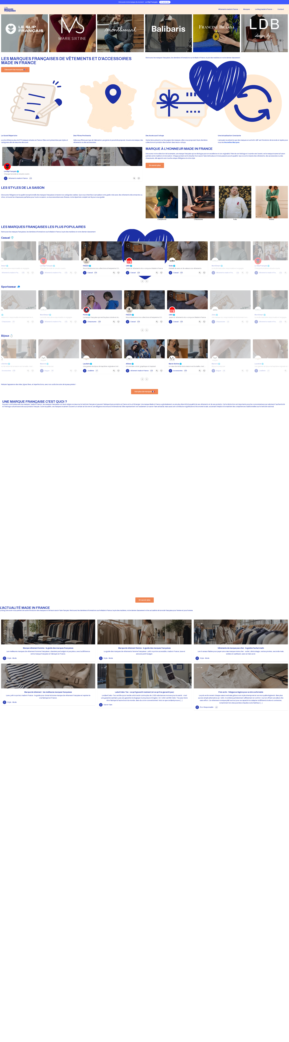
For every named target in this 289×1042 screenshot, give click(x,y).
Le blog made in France (263, 9)
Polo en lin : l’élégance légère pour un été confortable (240, 692)
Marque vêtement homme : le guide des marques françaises (48, 648)
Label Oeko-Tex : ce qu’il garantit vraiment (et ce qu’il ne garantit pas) (144, 692)
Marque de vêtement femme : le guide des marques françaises (144, 648)
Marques (246, 9)
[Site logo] (9, 9)
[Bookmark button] (139, 178)
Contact (280, 9)
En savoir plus (165, 2)
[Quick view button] (134, 178)
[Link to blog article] (48, 632)
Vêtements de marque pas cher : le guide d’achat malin (241, 648)
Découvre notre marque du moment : (138, 2)
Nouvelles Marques (231, 142)
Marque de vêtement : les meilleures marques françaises (48, 692)
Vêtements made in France (228, 9)
